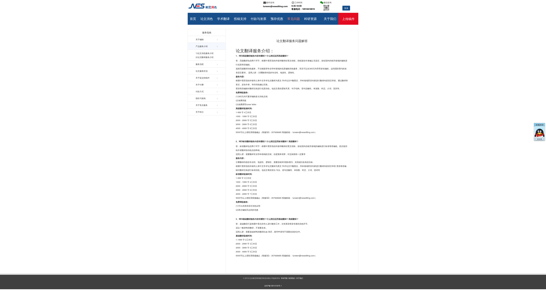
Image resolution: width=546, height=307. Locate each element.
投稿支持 (240, 18)
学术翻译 (223, 18)
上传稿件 (348, 18)
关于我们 (330, 18)
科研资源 (310, 18)
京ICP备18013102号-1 (273, 285)
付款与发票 (258, 18)
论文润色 (206, 18)
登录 (346, 8)
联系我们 (291, 278)
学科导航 (284, 278)
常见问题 (293, 18)
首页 (193, 18)
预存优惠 (277, 18)
